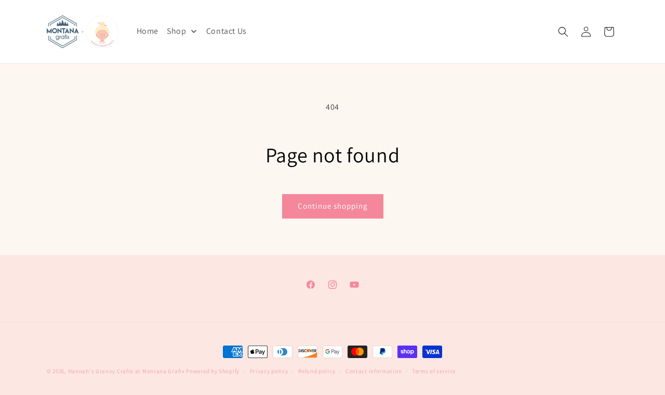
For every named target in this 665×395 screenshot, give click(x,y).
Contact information (373, 371)
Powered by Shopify (213, 371)
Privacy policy (269, 371)
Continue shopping (333, 206)
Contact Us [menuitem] (226, 31)
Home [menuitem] (147, 31)
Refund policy (316, 371)
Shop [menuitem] (176, 31)
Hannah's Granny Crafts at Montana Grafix (126, 371)
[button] (563, 31)
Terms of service (434, 371)
